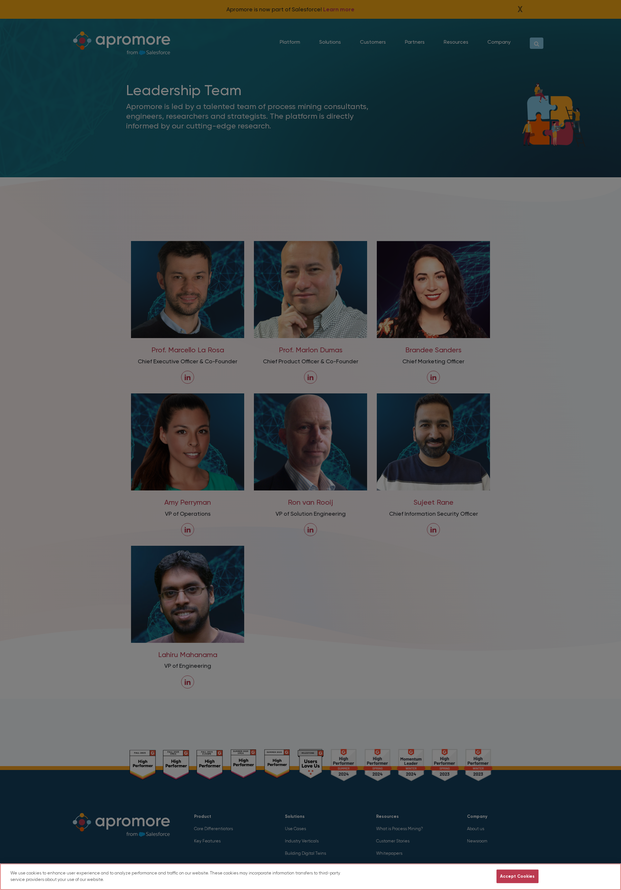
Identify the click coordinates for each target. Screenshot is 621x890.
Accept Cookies (517, 876)
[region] (310, 876)
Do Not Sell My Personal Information (452, 876)
